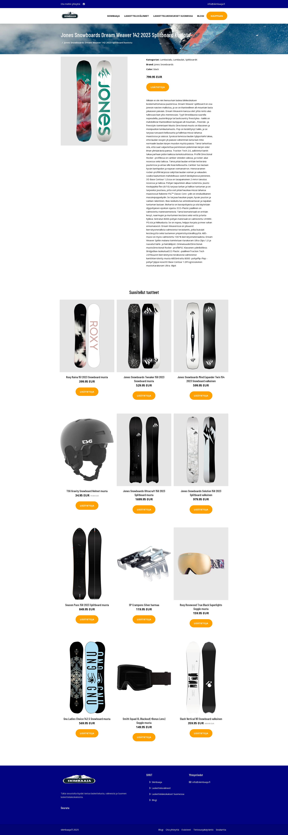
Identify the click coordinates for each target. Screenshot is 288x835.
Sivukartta (221, 829)
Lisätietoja (158, 87)
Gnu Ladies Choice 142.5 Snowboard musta (87, 719)
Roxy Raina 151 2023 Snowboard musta (87, 377)
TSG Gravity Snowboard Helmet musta (87, 491)
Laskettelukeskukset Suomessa (173, 15)
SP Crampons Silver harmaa (144, 605)
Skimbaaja (113, 15)
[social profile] (84, 4)
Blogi (200, 15)
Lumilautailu (166, 59)
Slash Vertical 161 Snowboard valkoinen (201, 719)
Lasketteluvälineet (136, 15)
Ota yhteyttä (172, 829)
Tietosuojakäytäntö (203, 829)
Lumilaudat (178, 59)
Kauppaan (217, 15)
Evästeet (186, 829)
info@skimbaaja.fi (216, 4)
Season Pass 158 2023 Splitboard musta (87, 605)
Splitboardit (191, 59)
